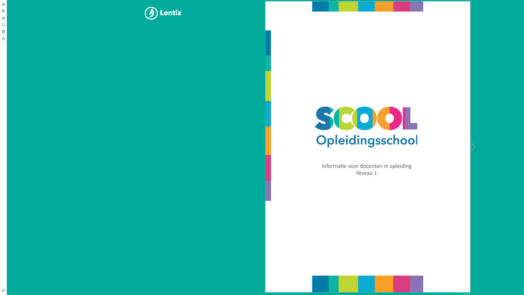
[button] (3, 10)
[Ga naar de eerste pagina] (463, 294)
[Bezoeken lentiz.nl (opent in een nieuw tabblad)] (3, 4)
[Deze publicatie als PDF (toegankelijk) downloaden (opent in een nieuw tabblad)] (3, 31)
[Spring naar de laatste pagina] (469, 294)
